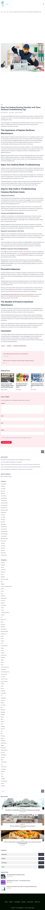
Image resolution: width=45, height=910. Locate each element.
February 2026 (4, 498)
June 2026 (3, 488)
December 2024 (4, 531)
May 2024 (3, 548)
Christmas (3, 600)
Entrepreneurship (4, 631)
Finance (2, 641)
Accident (3, 562)
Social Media (3, 754)
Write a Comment (19, 113)
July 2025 (3, 514)
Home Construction (5, 667)
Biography (3, 576)
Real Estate (3, 740)
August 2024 (3, 541)
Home (2, 664)
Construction (3, 605)
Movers (2, 717)
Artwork (2, 567)
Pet (1, 731)
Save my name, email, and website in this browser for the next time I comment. (16, 437)
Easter (2, 622)
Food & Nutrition (4, 645)
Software (3, 757)
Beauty (2, 574)
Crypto (2, 610)
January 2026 (3, 500)
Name (2, 415)
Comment (3, 403)
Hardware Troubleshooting (19, 346)
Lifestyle (2, 702)
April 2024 (3, 550)
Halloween (3, 657)
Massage (3, 714)
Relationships (3, 743)
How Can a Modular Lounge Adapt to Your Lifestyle (11, 462)
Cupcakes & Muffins (5, 612)
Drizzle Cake (3, 619)
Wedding (3, 785)
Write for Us (37, 902)
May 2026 (3, 491)
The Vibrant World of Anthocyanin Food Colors (21, 385)
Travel (2, 776)
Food (2, 643)
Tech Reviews (3, 766)
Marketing (3, 712)
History (2, 662)
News (2, 724)
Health (2, 660)
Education (3, 624)
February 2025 (4, 526)
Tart (2, 764)
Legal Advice (3, 698)
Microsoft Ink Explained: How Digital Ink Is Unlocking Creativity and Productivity (16, 469)
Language (3, 690)
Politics (2, 738)
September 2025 (4, 510)
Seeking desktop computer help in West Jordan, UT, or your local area (17, 294)
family (2, 636)
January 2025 (3, 529)
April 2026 (3, 493)
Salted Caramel (4, 750)
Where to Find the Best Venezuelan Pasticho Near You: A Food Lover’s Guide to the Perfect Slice (20, 464)
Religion (2, 745)
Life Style (3, 700)
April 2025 (3, 522)
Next (4, 363)
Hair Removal (3, 655)
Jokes (2, 686)
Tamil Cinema (4, 762)
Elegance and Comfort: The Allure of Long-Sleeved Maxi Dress (22, 886)
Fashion (2, 638)
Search (42, 451)
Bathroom (3, 572)
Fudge (2, 648)
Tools (2, 774)
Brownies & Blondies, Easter (6, 586)
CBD (2, 593)
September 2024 (4, 538)
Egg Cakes (3, 626)
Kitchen (2, 688)
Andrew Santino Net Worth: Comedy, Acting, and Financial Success (7, 385)
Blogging (2, 584)
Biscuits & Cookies (4, 579)
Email (2, 423)
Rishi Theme (31, 907)
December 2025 (4, 503)
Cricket (2, 607)
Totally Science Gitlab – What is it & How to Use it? (37, 385)
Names (2, 721)
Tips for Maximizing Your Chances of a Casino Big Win (15, 353)
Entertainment (4, 629)
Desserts (2, 614)
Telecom (3, 771)
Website (2, 430)
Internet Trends (4, 681)
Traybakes (3, 778)
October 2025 (4, 507)
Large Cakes (3, 693)
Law (1, 695)
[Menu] (43, 3)
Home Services (4, 674)
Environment (3, 633)
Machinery (3, 709)
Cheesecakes (3, 598)
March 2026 (3, 495)
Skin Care (3, 752)
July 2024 (3, 543)
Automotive (3, 569)
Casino (2, 591)
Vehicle (2, 783)
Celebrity (3, 595)
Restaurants (3, 747)
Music (2, 719)
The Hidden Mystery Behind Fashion (16, 874)
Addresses (3, 565)
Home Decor (3, 669)
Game (2, 650)
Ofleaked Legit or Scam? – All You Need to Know (18, 880)
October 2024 (4, 536)
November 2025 (4, 505)
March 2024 (3, 552)
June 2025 (3, 517)
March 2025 (3, 524)
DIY (1, 617)
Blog (2, 104)
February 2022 (4, 555)
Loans (2, 707)
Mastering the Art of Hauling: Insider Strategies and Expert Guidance (18, 360)
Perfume (2, 728)
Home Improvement (5, 671)
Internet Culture (4, 679)
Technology (3, 769)
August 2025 (3, 512)
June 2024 (3, 545)
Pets (2, 733)
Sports (2, 759)
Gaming (2, 652)
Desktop (9, 346)
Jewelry (2, 683)
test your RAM (25, 253)
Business (2, 588)
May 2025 (3, 519)
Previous (6, 356)
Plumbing (3, 736)
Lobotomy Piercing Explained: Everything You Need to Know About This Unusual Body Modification (20, 466)
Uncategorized (4, 781)
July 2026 (3, 486)
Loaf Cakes (3, 705)
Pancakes (3, 726)
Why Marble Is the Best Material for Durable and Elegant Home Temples (15, 459)
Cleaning (3, 603)
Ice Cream (3, 676)
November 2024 (4, 533)
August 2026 (3, 484)
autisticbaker (20, 907)
